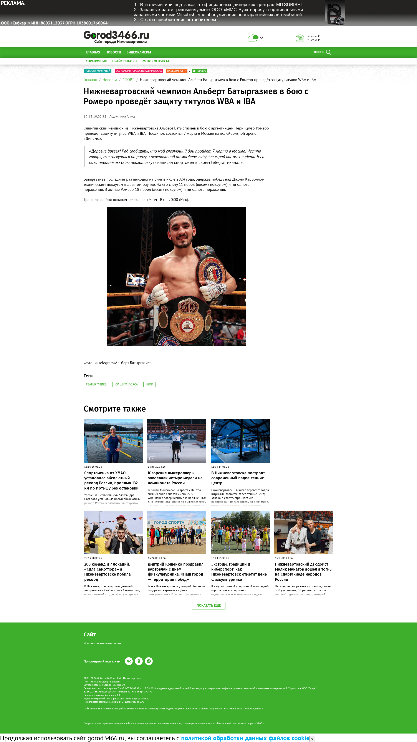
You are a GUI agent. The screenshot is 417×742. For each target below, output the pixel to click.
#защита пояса (126, 384)
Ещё (159, 52)
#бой (149, 384)
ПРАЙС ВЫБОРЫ (124, 61)
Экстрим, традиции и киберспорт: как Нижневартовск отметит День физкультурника (239, 572)
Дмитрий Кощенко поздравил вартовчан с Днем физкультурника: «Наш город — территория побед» (176, 572)
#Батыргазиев (96, 384)
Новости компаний (97, 70)
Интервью (199, 70)
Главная (93, 52)
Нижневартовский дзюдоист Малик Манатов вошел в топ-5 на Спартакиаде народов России (303, 572)
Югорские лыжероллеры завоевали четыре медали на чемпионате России (175, 478)
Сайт (90, 634)
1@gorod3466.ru (134, 701)
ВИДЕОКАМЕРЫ (138, 52)
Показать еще (209, 605)
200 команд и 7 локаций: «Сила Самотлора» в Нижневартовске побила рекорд (107, 572)
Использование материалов (102, 643)
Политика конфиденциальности (102, 681)
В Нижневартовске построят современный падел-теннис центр (238, 478)
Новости (113, 52)
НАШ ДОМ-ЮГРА (176, 70)
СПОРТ (128, 79)
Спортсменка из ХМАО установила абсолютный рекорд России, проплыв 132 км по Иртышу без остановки (111, 481)
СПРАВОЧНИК (96, 61)
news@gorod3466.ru (137, 698)
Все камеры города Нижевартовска (139, 70)
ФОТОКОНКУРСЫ (155, 61)
